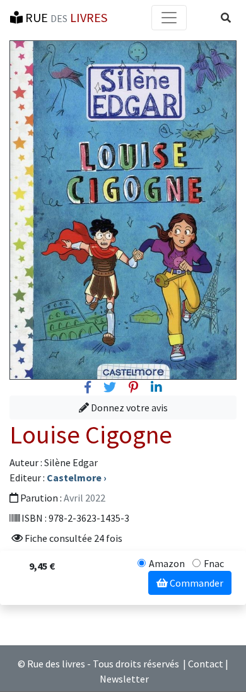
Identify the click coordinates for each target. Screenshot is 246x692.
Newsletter (124, 678)
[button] (226, 17)
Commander (195, 583)
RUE (65, 17)
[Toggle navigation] (169, 17)
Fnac (214, 563)
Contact (205, 663)
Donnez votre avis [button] (128, 407)
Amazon (167, 563)
